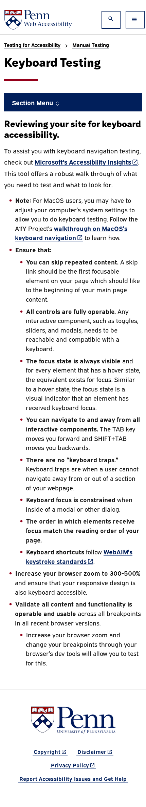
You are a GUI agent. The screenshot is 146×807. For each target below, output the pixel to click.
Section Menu (33, 102)
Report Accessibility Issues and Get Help (73, 778)
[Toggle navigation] (135, 19)
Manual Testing (90, 44)
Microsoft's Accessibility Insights (86, 161)
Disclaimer (95, 751)
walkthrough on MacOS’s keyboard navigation (71, 233)
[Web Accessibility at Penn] (38, 19)
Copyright (51, 751)
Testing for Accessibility (32, 44)
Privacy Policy (73, 765)
